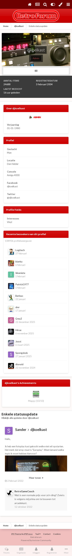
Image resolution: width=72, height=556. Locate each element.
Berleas (19, 295)
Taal (37, 534)
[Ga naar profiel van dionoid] (11, 366)
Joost (18, 341)
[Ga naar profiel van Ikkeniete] (11, 275)
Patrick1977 (22, 284)
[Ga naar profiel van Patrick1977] (11, 286)
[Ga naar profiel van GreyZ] (11, 320)
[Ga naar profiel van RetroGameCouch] (10, 493)
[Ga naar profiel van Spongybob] (11, 354)
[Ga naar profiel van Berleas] (11, 297)
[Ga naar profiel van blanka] (11, 263)
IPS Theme (16, 534)
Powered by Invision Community (36, 540)
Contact (47, 534)
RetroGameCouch (24, 491)
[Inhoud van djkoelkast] (36, 70)
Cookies (57, 534)
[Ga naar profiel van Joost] (11, 343)
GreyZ (18, 318)
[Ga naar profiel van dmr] (11, 309)
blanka (18, 261)
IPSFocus (28, 534)
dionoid (19, 364)
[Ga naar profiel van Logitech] (11, 252)
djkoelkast (38, 429)
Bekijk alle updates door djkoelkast (20, 418)
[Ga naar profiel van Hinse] (11, 332)
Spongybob (21, 353)
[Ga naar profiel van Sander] (9, 431)
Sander (20, 429)
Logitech (20, 250)
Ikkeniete (20, 273)
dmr (17, 307)
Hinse (18, 330)
